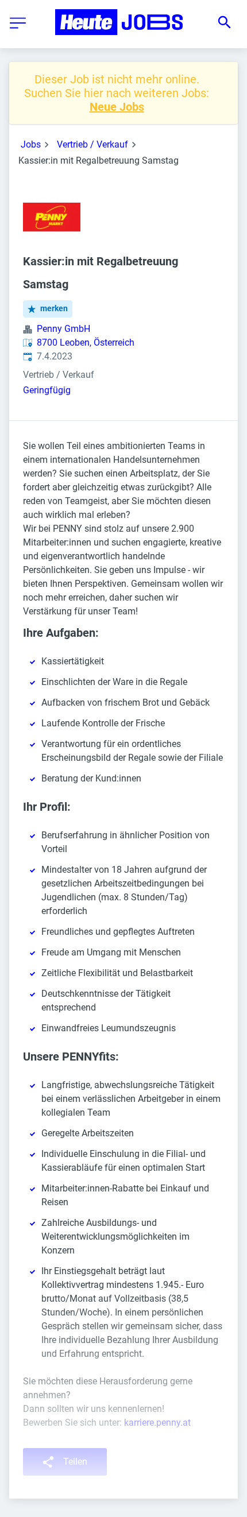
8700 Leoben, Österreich (85, 342)
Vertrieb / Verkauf (92, 144)
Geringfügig (47, 390)
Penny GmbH (63, 328)
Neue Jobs (117, 107)
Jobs (31, 144)
